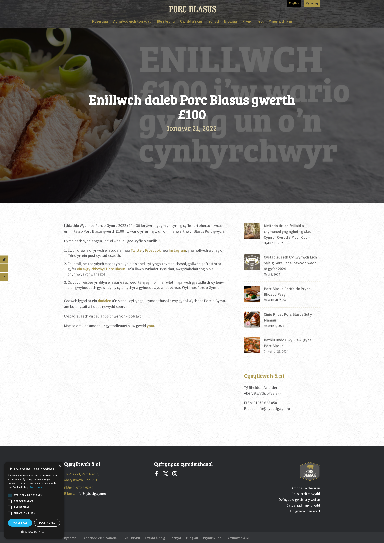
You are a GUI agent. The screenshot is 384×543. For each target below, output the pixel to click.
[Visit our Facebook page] (156, 474)
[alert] (34, 500)
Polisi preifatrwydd (305, 493)
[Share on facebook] (4, 268)
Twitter (137, 250)
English (294, 3)
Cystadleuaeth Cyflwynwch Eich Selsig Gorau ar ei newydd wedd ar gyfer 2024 (290, 263)
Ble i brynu (166, 22)
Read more (35, 487)
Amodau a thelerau (306, 488)
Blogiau (230, 22)
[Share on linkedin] (4, 277)
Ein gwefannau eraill (305, 511)
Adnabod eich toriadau (132, 22)
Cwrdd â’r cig (191, 22)
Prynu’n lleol (253, 22)
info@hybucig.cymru (273, 408)
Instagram (177, 250)
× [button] (59, 466)
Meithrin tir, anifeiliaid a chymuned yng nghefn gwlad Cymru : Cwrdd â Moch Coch (287, 231)
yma (150, 325)
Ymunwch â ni (280, 22)
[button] (34, 532)
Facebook (153, 250)
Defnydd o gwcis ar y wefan (299, 499)
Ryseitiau (100, 22)
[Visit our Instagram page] (174, 474)
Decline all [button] (47, 522)
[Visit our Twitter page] (165, 474)
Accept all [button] (20, 522)
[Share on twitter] (4, 259)
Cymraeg (312, 3)
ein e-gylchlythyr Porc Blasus (101, 268)
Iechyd (213, 22)
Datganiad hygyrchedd (303, 505)
